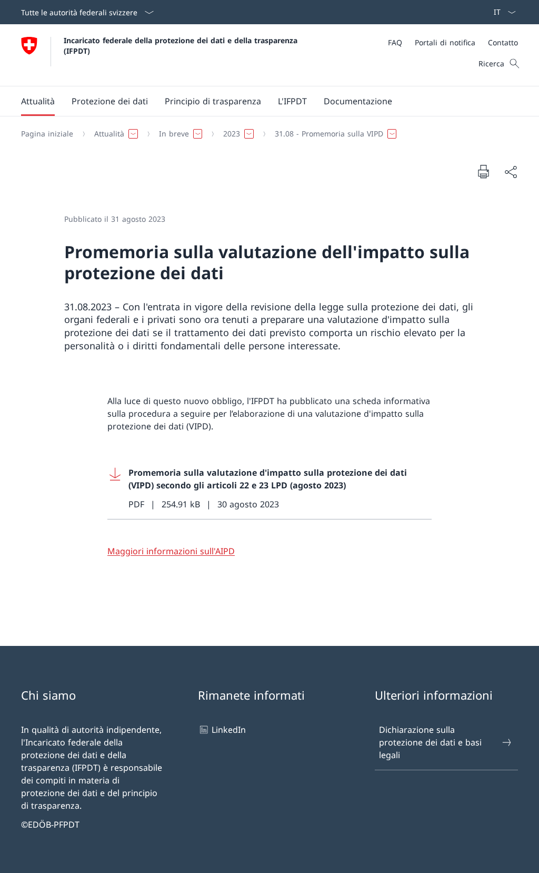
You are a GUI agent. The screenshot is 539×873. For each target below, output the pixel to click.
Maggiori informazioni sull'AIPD (171, 551)
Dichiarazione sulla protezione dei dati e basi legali (430, 742)
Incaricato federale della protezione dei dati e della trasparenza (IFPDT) (183, 45)
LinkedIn (229, 729)
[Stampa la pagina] (483, 171)
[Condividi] (510, 172)
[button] (38, 101)
